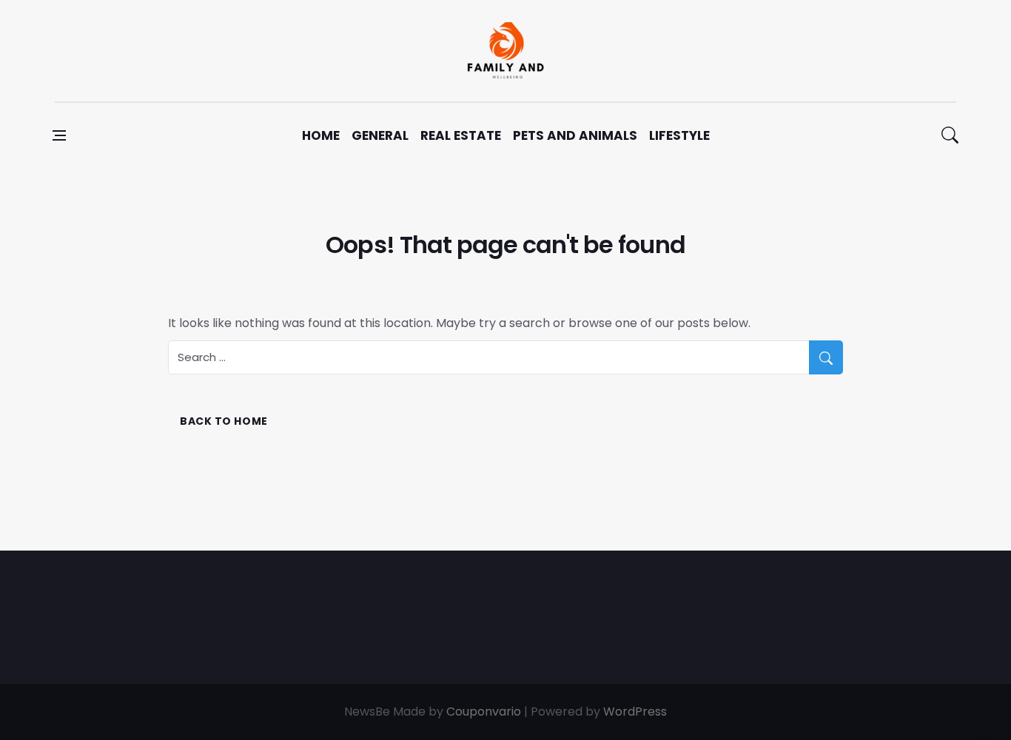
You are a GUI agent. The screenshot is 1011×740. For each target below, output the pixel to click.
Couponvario (483, 711)
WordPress (635, 711)
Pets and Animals (575, 135)
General (380, 135)
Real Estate (460, 135)
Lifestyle (679, 135)
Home (321, 135)
